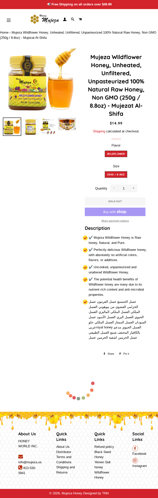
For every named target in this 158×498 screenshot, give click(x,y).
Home (4, 32)
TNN (105, 493)
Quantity (101, 188)
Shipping (99, 131)
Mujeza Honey (72, 493)
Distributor (63, 452)
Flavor (116, 145)
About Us (63, 447)
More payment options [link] (115, 220)
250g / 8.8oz (116, 174)
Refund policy (104, 447)
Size (116, 166)
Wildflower (116, 153)
